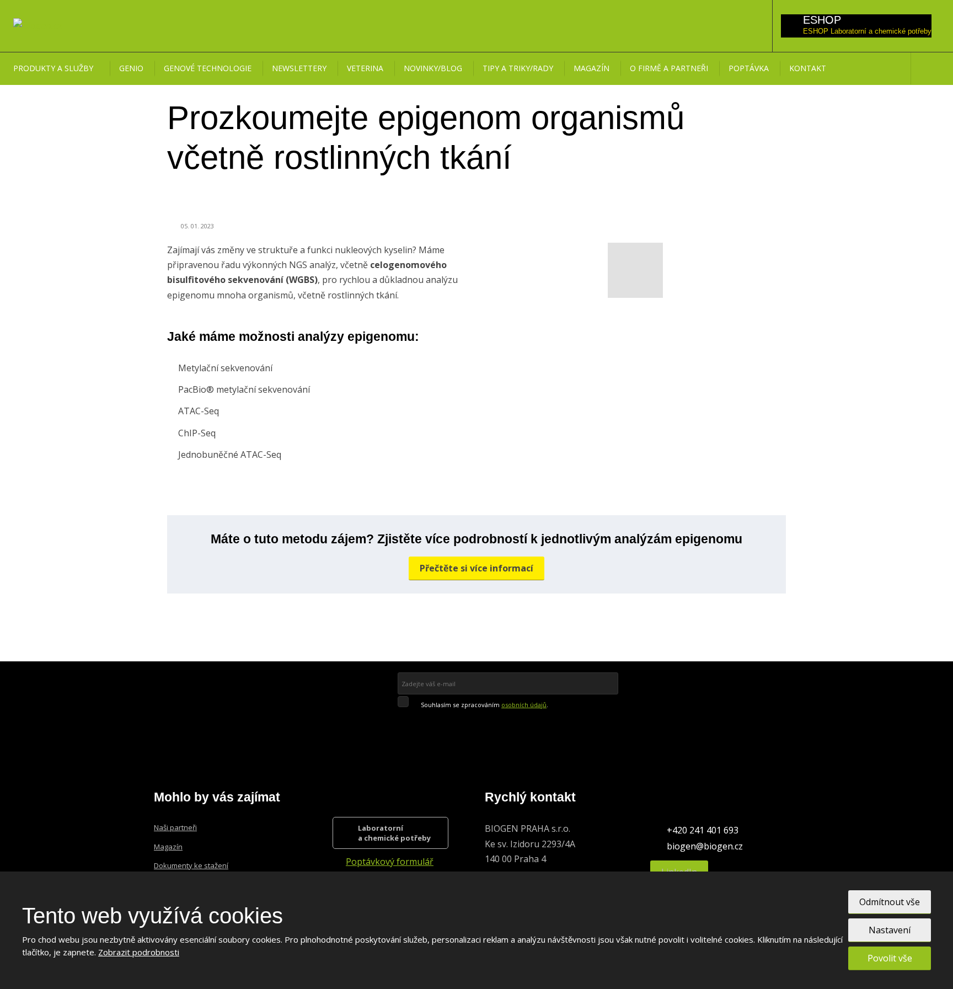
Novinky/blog (433, 68)
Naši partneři (175, 827)
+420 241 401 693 (702, 830)
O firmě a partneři (669, 68)
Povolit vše (890, 958)
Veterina (365, 68)
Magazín (591, 68)
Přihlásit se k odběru (473, 721)
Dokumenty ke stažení (191, 865)
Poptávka (749, 68)
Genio (131, 68)
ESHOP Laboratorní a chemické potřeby (867, 31)
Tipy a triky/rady (518, 68)
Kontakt (807, 68)
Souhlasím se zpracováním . (484, 705)
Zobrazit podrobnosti (138, 952)
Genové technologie (207, 68)
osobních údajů (524, 705)
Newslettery (299, 68)
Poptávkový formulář (389, 862)
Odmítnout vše (889, 902)
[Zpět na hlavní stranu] (37, 25)
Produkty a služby (53, 68)
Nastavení (890, 930)
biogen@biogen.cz (705, 846)
